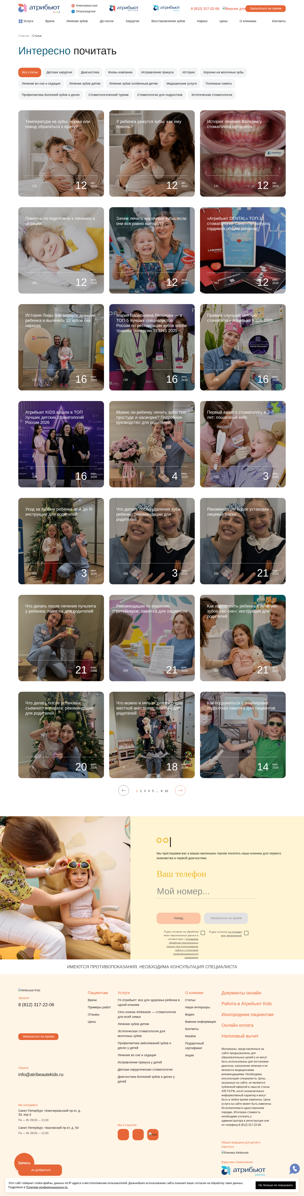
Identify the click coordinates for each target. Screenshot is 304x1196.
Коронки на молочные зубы (224, 72)
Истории (188, 72)
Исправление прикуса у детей (140, 1062)
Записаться (265, 8)
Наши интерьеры (197, 1007)
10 (166, 791)
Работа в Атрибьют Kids (246, 1003)
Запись (24, 1163)
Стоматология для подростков (159, 95)
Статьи (190, 1000)
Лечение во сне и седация (41, 83)
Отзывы (93, 1014)
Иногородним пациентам (247, 1014)
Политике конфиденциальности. (47, 1187)
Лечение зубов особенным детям (133, 83)
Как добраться (40, 1170)
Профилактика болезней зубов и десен (51, 95)
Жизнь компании (120, 72)
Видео (189, 1014)
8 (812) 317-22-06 (205, 9)
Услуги (124, 993)
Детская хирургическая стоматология (145, 1069)
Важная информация (200, 1021)
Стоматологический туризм (108, 95)
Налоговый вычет (240, 1036)
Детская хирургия (59, 72)
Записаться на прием (38, 1036)
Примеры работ (99, 1007)
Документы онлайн (241, 992)
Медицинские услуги (181, 83)
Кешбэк (190, 1036)
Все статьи (30, 72)
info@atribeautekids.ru (40, 1074)
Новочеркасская (86, 5)
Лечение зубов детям (84, 83)
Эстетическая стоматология (211, 95)
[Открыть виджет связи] (294, 1169)
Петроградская (86, 11)
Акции (189, 1055)
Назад (178, 918)
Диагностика (90, 72)
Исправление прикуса (157, 72)
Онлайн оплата (237, 1025)
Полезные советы (219, 83)
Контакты (192, 1029)
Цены (92, 1021)
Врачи (92, 1000)
